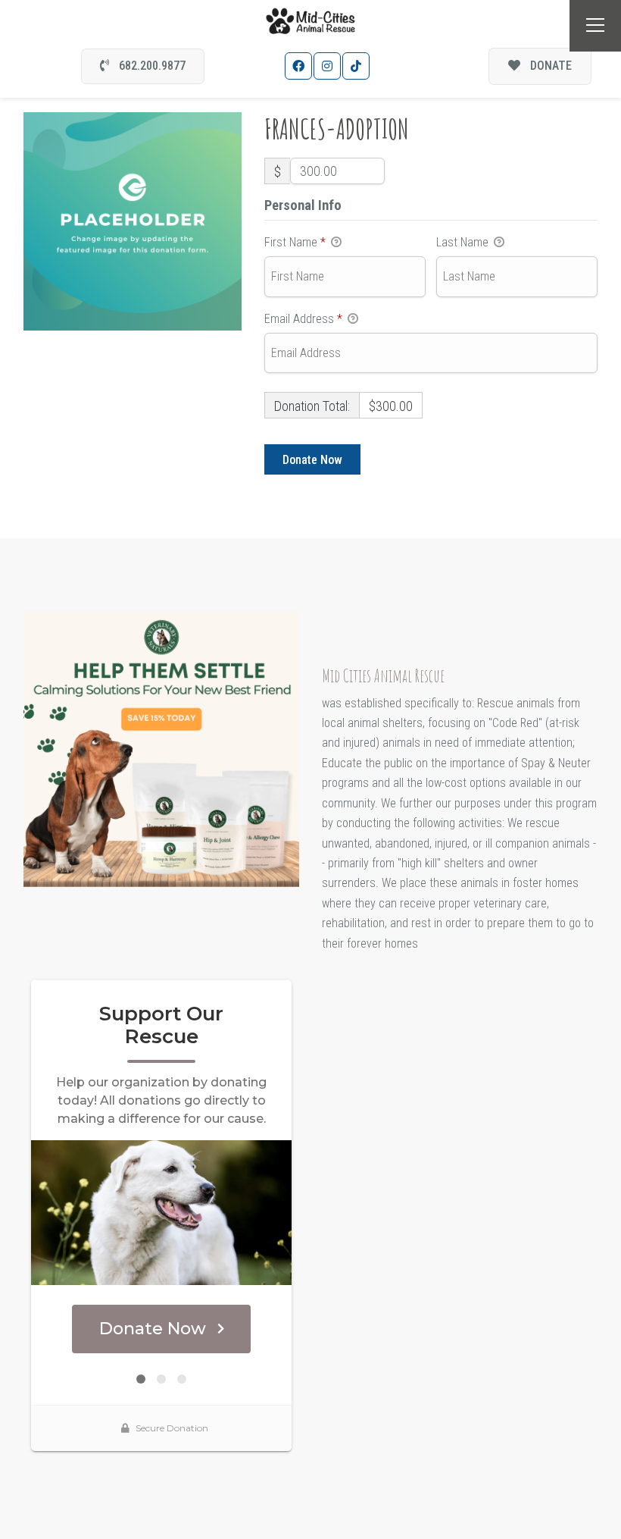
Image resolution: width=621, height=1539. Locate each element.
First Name (295, 242)
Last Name (463, 242)
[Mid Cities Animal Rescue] (311, 20)
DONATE (549, 65)
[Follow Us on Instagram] (327, 66)
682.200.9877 (151, 65)
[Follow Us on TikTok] (356, 66)
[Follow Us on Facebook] (298, 66)
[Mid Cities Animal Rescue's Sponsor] (161, 748)
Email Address (303, 319)
